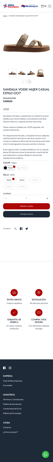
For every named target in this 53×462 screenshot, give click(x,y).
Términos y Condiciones (13, 399)
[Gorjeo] (27, 229)
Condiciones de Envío (12, 409)
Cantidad (7, 193)
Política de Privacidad (12, 413)
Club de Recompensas (12, 381)
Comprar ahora (26, 214)
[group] (13, 73)
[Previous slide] (24, 82)
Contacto (7, 427)
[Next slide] (29, 82)
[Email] (15, 229)
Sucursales (7, 385)
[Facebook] (21, 229)
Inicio (5, 16)
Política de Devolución (12, 404)
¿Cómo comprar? (10, 432)
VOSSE (6, 109)
